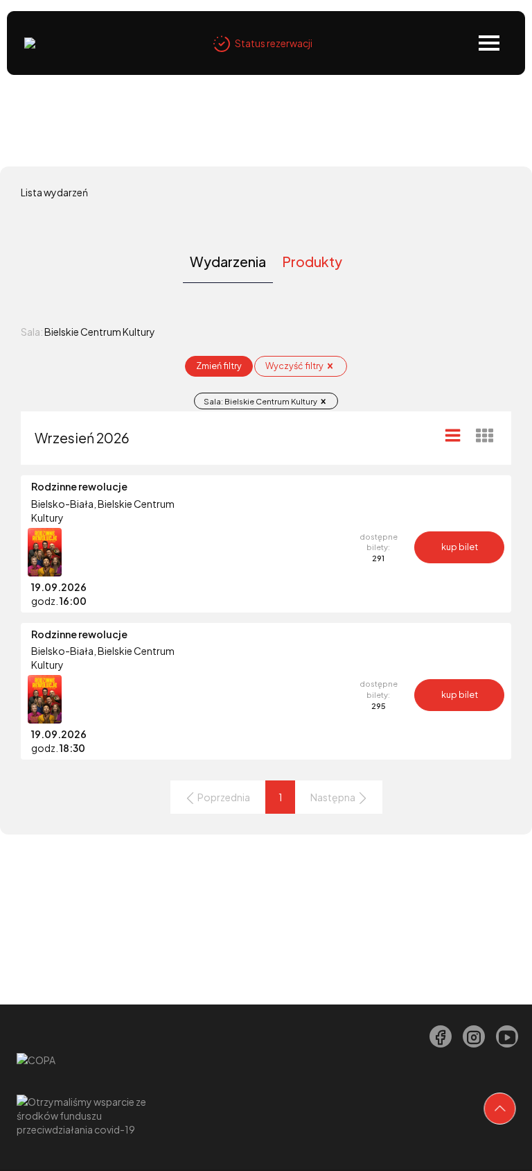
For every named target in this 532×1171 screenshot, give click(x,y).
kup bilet (459, 546)
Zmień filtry (219, 365)
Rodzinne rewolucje (79, 486)
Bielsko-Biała (62, 503)
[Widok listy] (453, 435)
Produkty (312, 261)
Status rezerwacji (273, 43)
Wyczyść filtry (295, 365)
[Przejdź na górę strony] (500, 1109)
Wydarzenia (228, 261)
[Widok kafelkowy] (485, 435)
